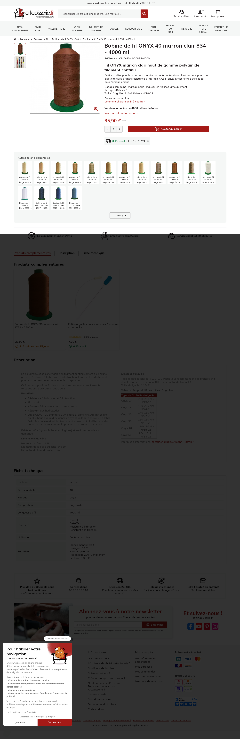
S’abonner (154, 625)
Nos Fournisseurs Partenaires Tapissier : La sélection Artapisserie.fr (105, 686)
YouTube (199, 626)
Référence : (111, 58)
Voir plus (120, 215)
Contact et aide (97, 694)
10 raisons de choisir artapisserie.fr (109, 663)
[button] (96, 109)
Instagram (215, 626)
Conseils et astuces (99, 699)
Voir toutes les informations (120, 113)
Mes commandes (145, 671)
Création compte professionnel (106, 678)
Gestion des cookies (143, 720)
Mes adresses (143, 666)
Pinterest (207, 626)
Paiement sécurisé (99, 673)
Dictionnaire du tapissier (103, 704)
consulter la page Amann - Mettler (172, 441)
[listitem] (25, 172)
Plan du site (162, 720)
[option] (20, 49)
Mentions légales (92, 720)
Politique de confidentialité (117, 720)
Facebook (190, 626)
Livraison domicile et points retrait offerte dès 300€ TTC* (120, 3)
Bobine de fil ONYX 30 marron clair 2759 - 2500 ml (37, 325)
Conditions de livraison (101, 668)
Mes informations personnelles (145, 660)
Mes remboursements (148, 676)
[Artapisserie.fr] (34, 13)
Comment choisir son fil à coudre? (124, 101)
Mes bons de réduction (148, 681)
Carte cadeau (96, 709)
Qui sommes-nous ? (99, 658)
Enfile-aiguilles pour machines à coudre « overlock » (93, 325)
